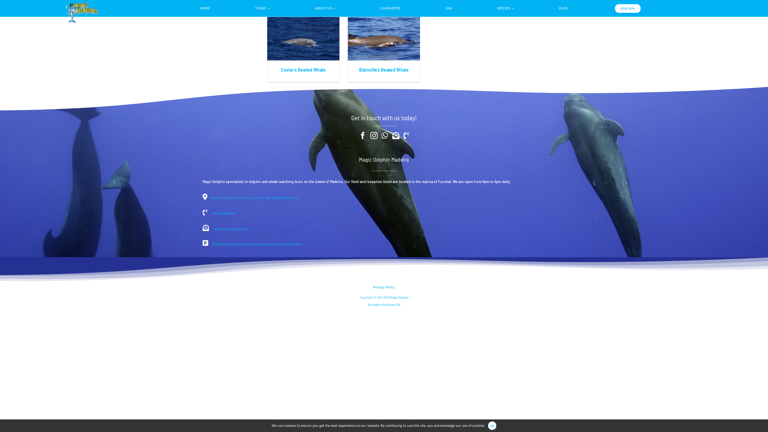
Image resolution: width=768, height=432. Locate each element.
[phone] (406, 135)
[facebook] (362, 135)
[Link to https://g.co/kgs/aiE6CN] (205, 243)
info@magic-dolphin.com (231, 229)
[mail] (395, 135)
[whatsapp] (385, 135)
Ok (492, 426)
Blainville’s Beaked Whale (384, 70)
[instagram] (374, 135)
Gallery (303, 38)
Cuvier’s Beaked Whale (303, 70)
